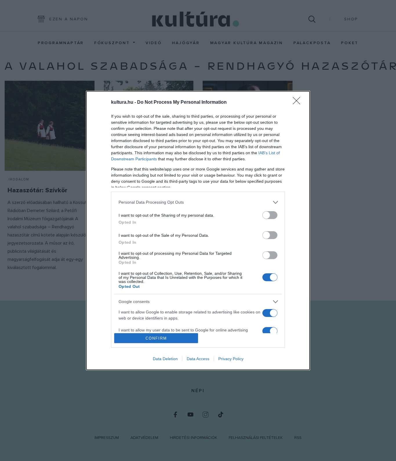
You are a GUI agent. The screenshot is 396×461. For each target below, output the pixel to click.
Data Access (198, 358)
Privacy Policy (231, 358)
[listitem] (198, 202)
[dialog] (198, 230)
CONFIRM (156, 338)
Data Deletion (165, 358)
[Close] (298, 102)
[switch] (269, 215)
